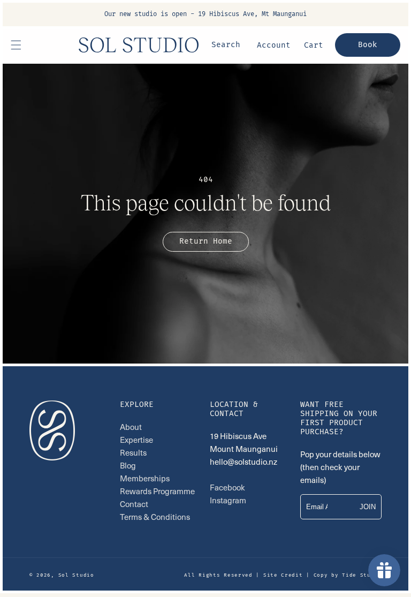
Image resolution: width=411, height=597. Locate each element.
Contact (134, 503)
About (131, 426)
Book (367, 44)
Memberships (145, 478)
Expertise (136, 439)
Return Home (205, 241)
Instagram (228, 500)
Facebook (227, 487)
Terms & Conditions (155, 516)
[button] (16, 45)
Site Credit (283, 575)
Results (133, 452)
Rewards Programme (157, 491)
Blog (128, 465)
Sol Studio (76, 575)
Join (368, 507)
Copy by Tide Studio (348, 575)
